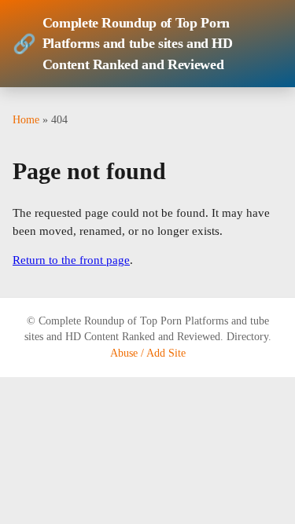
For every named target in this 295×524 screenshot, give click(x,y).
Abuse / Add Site (148, 353)
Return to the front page (71, 260)
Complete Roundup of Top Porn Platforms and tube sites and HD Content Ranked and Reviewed (123, 43)
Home (26, 119)
